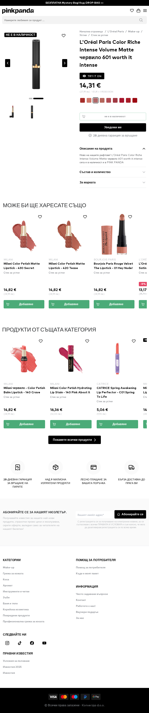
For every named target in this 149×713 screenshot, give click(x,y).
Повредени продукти (16, 615)
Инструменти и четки (16, 591)
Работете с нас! (85, 606)
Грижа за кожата (13, 573)
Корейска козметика (16, 609)
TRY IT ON (94, 76)
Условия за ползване (16, 661)
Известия (9, 673)
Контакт (81, 600)
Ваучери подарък (87, 612)
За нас (80, 618)
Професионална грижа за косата (23, 621)
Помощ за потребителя (90, 567)
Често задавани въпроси (92, 594)
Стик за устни (99, 35)
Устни (83, 35)
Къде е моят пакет (87, 573)
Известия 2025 (12, 667)
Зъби (6, 597)
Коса (6, 579)
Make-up (134, 31)
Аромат (8, 585)
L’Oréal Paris (116, 31)
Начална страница (93, 31)
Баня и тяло (10, 603)
